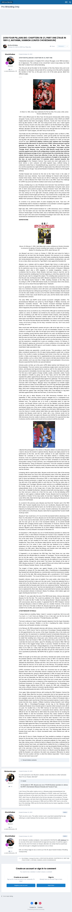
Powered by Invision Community (36, 909)
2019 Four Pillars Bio (25, 47)
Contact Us (33, 907)
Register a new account (20, 885)
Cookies (40, 907)
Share (53, 46)
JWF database (62, 840)
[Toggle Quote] (21, 781)
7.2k (11, 786)
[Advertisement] (36, 21)
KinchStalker (14, 45)
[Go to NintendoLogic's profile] (10, 777)
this (30, 849)
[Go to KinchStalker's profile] (5, 46)
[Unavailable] (44, 94)
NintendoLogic (10, 771)
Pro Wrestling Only (10, 6)
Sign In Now (51, 885)
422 (11, 69)
